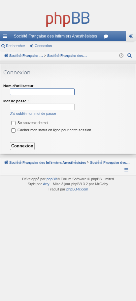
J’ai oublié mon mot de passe (33, 113)
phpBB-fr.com (77, 189)
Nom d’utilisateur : (19, 86)
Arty (46, 184)
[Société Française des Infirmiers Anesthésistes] (68, 18)
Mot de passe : (16, 101)
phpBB (52, 179)
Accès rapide (6, 37)
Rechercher (15, 46)
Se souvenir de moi (32, 123)
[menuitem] (130, 55)
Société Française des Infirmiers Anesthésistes (55, 36)
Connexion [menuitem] (132, 37)
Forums (107, 37)
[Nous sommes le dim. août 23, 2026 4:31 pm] (121, 56)
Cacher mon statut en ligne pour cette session (54, 130)
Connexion (43, 46)
